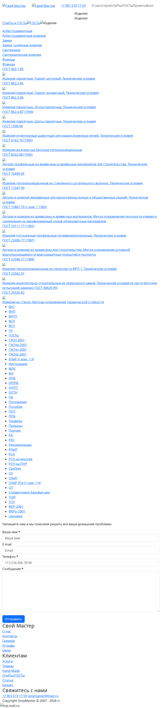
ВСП (12, 326)
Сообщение (12, 569)
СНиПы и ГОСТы (14, 23)
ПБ (11, 397)
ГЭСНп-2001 (18, 349)
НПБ (12, 378)
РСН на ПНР (18, 464)
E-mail (6, 544)
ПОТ (12, 411)
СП (11, 487)
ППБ (12, 416)
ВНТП (13, 316)
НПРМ (13, 383)
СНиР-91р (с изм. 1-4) (25, 483)
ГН (11, 330)
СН (11, 473)
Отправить (13, 619)
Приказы (15, 426)
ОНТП (13, 388)
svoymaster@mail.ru (43, 696)
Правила (15, 421)
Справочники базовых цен (29, 492)
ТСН (12, 502)
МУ (11, 373)
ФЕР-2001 (16, 506)
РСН (12, 454)
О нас (96, 5)
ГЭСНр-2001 (18, 354)
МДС (12, 368)
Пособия (15, 407)
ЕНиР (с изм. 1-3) (21, 359)
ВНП (12, 311)
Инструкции (18, 364)
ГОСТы (35, 23)
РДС (12, 440)
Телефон (10, 556)
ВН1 (12, 307)
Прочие (15, 430)
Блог (150, 5)
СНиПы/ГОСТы (122, 5)
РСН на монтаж (20, 459)
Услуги (105, 5)
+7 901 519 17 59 (73, 5)
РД (11, 435)
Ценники (15, 516)
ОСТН (13, 392)
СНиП (13, 478)
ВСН (12, 321)
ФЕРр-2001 (17, 511)
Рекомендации (20, 445)
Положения (18, 402)
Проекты (140, 5)
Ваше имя (11, 532)
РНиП (13, 449)
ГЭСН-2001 (17, 340)
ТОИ (12, 497)
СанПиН (15, 468)
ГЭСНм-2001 (18, 345)
